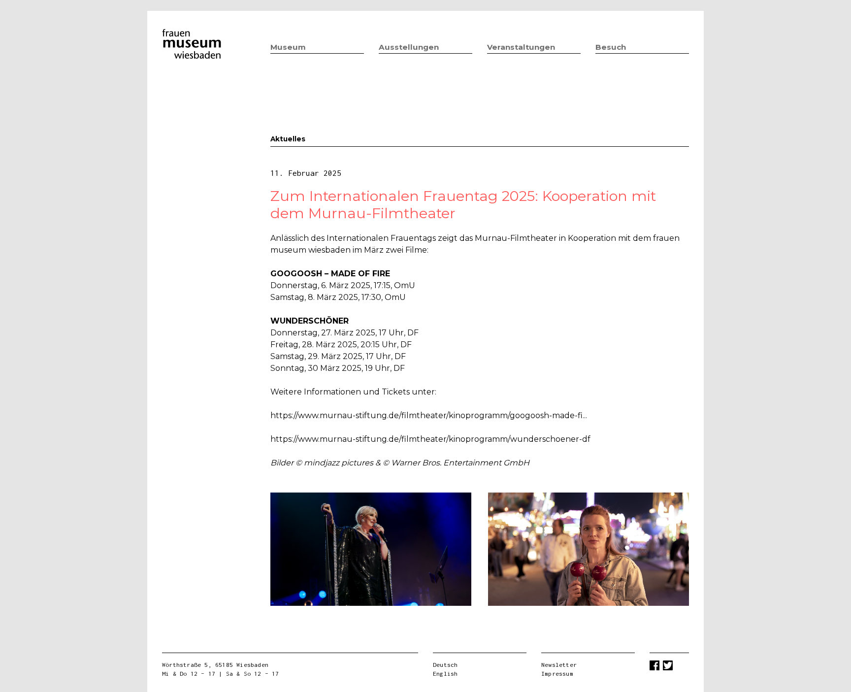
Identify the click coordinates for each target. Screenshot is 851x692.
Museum (288, 47)
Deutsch (445, 664)
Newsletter (559, 664)
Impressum (557, 673)
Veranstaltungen (521, 47)
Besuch (610, 47)
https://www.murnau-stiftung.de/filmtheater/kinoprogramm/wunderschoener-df (430, 439)
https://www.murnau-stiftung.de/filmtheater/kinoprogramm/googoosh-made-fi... (428, 415)
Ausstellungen (409, 47)
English (445, 673)
